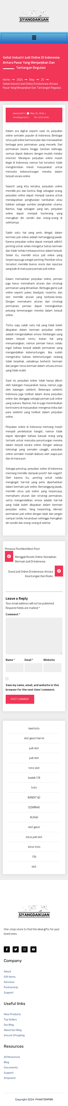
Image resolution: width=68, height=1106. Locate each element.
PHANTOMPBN (44, 1099)
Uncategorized (20, 117)
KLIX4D (34, 817)
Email (29, 660)
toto (34, 787)
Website (49, 660)
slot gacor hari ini (34, 738)
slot (34, 866)
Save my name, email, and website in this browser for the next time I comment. (32, 687)
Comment (13, 614)
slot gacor (34, 827)
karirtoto (34, 728)
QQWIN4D (34, 807)
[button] (34, 38)
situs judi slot (34, 837)
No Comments (41, 117)
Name (10, 660)
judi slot (34, 748)
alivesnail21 (19, 113)
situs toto (34, 847)
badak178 (34, 777)
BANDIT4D (34, 797)
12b (34, 856)
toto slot (34, 768)
